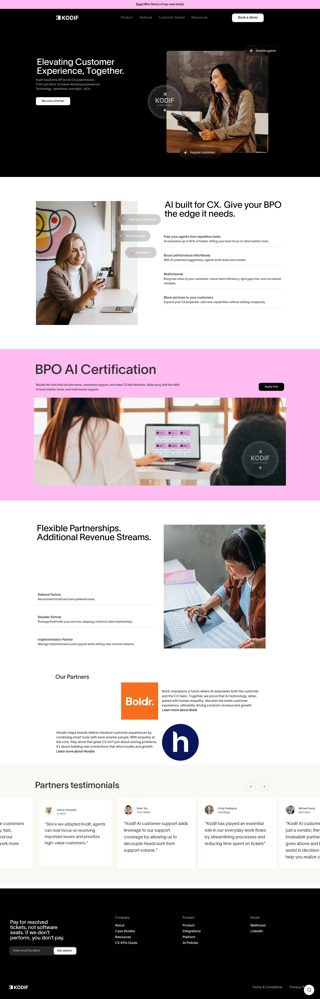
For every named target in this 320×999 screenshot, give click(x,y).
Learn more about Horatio (75, 751)
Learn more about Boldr (180, 710)
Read (139, 4)
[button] (127, 17)
